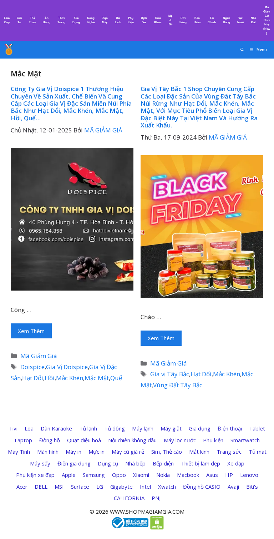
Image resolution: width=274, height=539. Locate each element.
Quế (116, 378)
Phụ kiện (213, 440)
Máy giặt (171, 428)
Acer (21, 486)
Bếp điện (163, 463)
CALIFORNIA (129, 498)
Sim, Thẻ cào (166, 451)
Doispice (32, 367)
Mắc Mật (97, 378)
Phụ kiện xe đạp (35, 474)
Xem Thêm (31, 330)
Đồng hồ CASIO (201, 486)
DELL (41, 486)
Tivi (13, 428)
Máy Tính (19, 451)
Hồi (50, 378)
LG (99, 486)
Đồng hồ (49, 440)
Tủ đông (114, 428)
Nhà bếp (135, 463)
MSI (59, 486)
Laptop (23, 440)
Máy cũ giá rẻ (128, 451)
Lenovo (249, 474)
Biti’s (252, 486)
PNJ (156, 498)
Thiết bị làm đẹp (200, 463)
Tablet (257, 428)
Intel (145, 486)
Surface (80, 486)
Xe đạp (235, 463)
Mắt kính (199, 451)
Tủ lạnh (88, 428)
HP (229, 474)
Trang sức (229, 451)
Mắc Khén (69, 378)
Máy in (73, 451)
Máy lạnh (142, 428)
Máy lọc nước (180, 440)
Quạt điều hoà (84, 440)
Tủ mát (258, 451)
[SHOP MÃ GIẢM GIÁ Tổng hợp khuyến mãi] (9, 50)
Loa (29, 428)
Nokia (163, 474)
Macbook (188, 474)
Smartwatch (245, 440)
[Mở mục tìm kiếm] (242, 50)
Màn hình (48, 451)
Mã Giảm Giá (38, 356)
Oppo (119, 474)
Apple (69, 474)
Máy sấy (40, 463)
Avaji (233, 486)
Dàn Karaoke (56, 428)
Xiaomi (141, 474)
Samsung (94, 474)
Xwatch (167, 486)
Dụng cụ (108, 463)
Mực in (96, 451)
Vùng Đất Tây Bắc (177, 385)
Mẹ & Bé (170, 20)
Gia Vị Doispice (67, 367)
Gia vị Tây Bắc (169, 374)
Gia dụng (199, 428)
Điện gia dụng (74, 463)
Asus (212, 474)
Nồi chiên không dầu (132, 440)
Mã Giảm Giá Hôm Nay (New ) (266, 20)
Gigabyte (121, 486)
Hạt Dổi (32, 378)
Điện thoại (230, 428)
